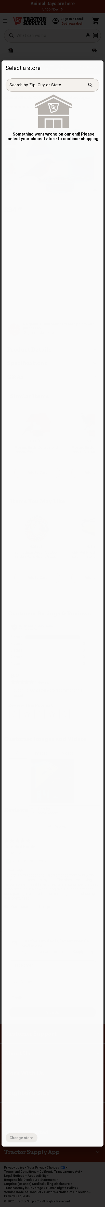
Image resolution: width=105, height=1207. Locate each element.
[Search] (90, 85)
